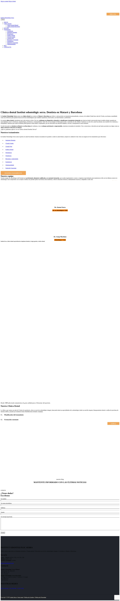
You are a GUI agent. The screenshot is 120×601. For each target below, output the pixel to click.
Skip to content (4, 1)
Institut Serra (13, 597)
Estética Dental (9, 149)
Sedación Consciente (11, 168)
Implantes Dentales (10, 140)
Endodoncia (9, 162)
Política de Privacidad (40, 597)
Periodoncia (9, 152)
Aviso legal (20, 597)
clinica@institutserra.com (7, 563)
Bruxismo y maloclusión (12, 159)
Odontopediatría (10, 165)
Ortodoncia (8, 155)
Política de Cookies (29, 597)
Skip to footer (12, 1)
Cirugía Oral (9, 146)
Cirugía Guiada (9, 143)
